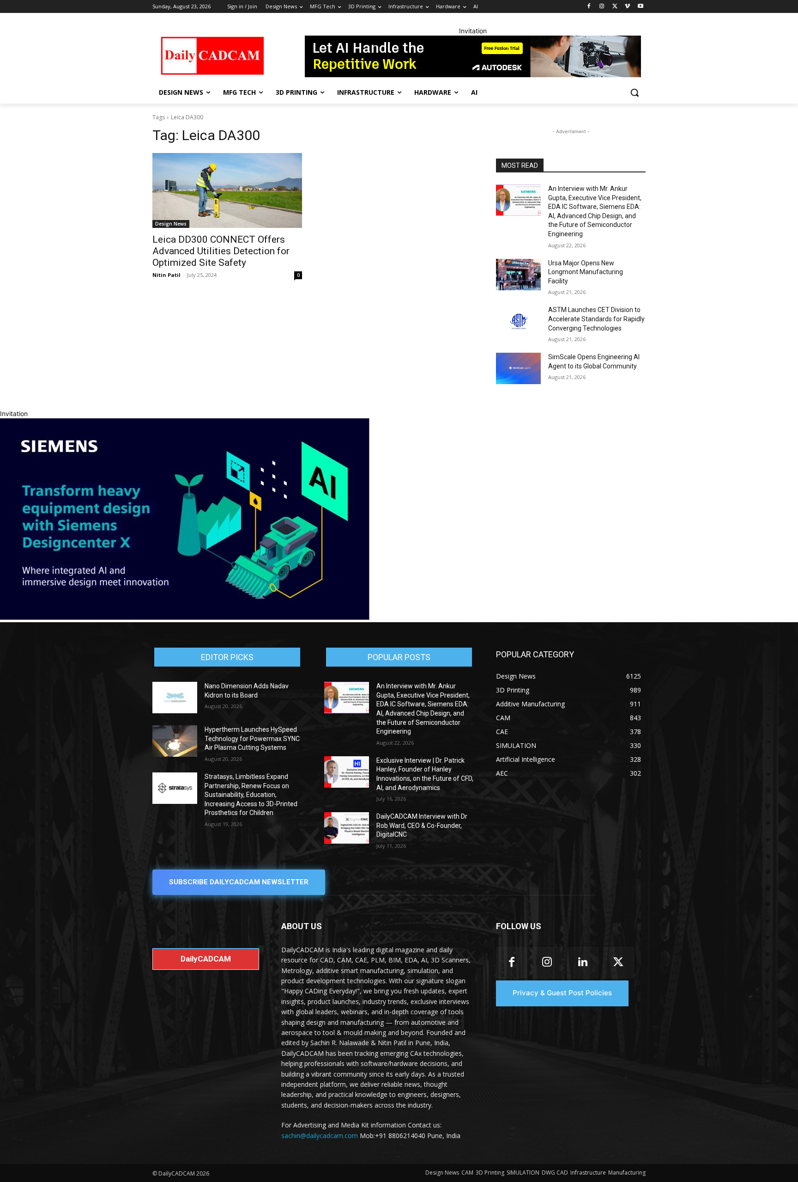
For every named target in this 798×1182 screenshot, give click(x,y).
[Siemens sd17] (184, 617)
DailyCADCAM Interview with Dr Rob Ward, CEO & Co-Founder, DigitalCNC (421, 825)
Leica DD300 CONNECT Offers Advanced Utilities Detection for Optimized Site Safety (221, 251)
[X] (615, 6)
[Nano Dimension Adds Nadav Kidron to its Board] (174, 697)
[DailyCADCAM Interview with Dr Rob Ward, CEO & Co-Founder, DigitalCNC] (346, 828)
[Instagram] (602, 6)
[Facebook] (589, 6)
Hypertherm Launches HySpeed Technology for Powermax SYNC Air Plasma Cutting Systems (252, 738)
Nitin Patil (166, 274)
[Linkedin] (582, 962)
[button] (634, 92)
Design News (171, 223)
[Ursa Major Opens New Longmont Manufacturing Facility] (518, 274)
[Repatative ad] (473, 56)
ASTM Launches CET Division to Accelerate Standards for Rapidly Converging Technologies (596, 318)
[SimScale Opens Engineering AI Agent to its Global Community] (518, 368)
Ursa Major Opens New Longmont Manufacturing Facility (585, 272)
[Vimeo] (627, 6)
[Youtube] (640, 6)
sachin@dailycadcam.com (319, 1135)
